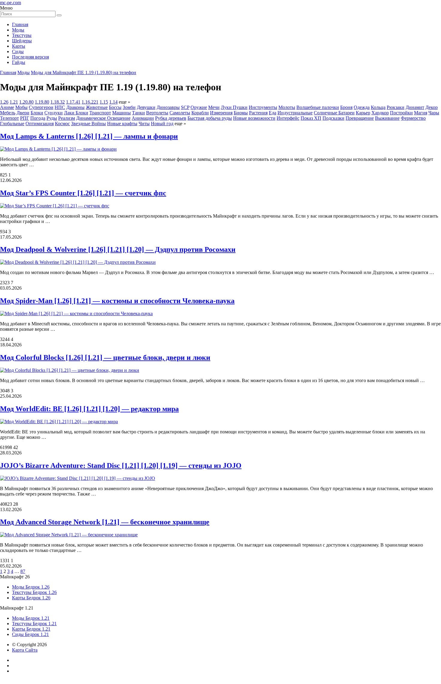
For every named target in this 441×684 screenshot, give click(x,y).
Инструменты (263, 107)
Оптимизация (40, 123)
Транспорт (100, 112)
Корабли (200, 112)
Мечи (214, 107)
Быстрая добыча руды (210, 118)
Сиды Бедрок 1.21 (30, 634)
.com (10, 2)
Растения (258, 112)
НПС (60, 107)
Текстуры (22, 35)
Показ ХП (311, 118)
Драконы (75, 107)
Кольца (378, 107)
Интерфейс (288, 118)
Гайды (18, 62)
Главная (20, 24)
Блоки (37, 112)
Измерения (221, 112)
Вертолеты (157, 112)
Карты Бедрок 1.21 (31, 628)
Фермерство (413, 118)
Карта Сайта (25, 649)
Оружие (198, 107)
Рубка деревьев (170, 118)
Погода (37, 118)
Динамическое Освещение (103, 118)
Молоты (286, 107)
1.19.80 (42, 101)
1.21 (14, 101)
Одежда (362, 107)
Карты (18, 46)
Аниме (7, 107)
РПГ (24, 118)
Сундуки (53, 112)
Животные (97, 107)
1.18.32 (57, 101)
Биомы (241, 112)
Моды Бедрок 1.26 (31, 586)
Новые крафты (122, 123)
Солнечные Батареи (334, 112)
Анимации (143, 118)
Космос (62, 123)
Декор (431, 107)
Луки (227, 107)
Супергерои (41, 107)
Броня (346, 107)
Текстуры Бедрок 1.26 (34, 592)
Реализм (66, 118)
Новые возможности (254, 118)
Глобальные (12, 123)
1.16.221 (90, 101)
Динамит (415, 107)
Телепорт (9, 118)
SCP (185, 107)
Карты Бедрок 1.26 (31, 597)
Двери (22, 112)
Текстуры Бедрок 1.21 (34, 623)
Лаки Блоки (76, 112)
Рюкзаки (395, 107)
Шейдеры (22, 40)
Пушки (240, 107)
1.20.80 (26, 101)
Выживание (387, 118)
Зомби (129, 107)
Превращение (360, 118)
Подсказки (333, 118)
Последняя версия (30, 56)
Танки (138, 112)
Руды (51, 118)
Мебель (7, 112)
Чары (433, 112)
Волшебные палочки (317, 107)
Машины (121, 112)
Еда (272, 112)
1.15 (104, 101)
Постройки (401, 112)
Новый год (162, 123)
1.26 (4, 101)
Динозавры (168, 107)
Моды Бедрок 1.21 (31, 618)
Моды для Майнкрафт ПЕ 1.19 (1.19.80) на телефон (83, 72)
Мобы (21, 107)
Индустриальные (295, 112)
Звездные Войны (88, 123)
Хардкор (380, 112)
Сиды (18, 51)
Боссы (115, 107)
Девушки (146, 107)
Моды (18, 29)
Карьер (363, 112)
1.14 (113, 101)
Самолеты (180, 112)
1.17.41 (73, 101)
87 (22, 571)
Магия (420, 112)
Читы (144, 123)
